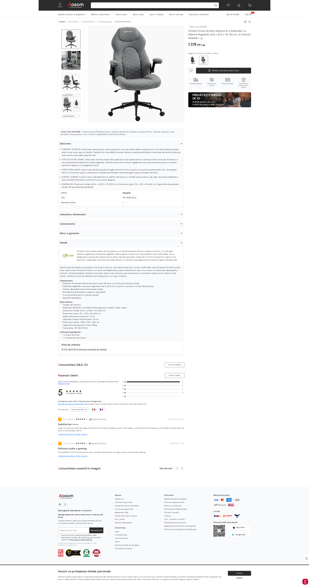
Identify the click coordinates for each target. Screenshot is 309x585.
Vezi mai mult (165, 468)
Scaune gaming (105, 22)
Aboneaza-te (96, 530)
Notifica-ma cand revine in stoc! (225, 70)
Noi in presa (120, 519)
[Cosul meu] (249, 5)
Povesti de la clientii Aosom (126, 516)
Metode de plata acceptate (175, 499)
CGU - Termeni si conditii (174, 519)
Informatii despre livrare (174, 502)
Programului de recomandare (127, 506)
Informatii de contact (123, 502)
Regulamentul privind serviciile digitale (180, 526)
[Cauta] (216, 5)
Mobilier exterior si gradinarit (71, 14)
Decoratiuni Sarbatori (199, 14)
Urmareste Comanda (123, 549)
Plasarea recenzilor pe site (175, 523)
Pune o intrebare (174, 365)
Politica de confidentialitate (80, 540)
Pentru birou (121, 14)
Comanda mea (121, 535)
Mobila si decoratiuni (100, 14)
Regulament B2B (121, 512)
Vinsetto (127, 193)
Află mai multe (64, 384)
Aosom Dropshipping (123, 523)
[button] (121, 144)
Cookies (167, 516)
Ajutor (117, 542)
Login (117, 531)
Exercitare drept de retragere (127, 545)
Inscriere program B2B (124, 509)
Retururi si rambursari (173, 506)
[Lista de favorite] (228, 5)
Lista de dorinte (121, 538)
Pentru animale (176, 14)
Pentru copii (138, 14)
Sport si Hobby (156, 14)
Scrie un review (174, 375)
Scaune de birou (88, 22)
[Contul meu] (239, 5)
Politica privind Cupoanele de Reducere (180, 529)
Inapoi (62, 22)
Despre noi (119, 499)
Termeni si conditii (171, 512)
